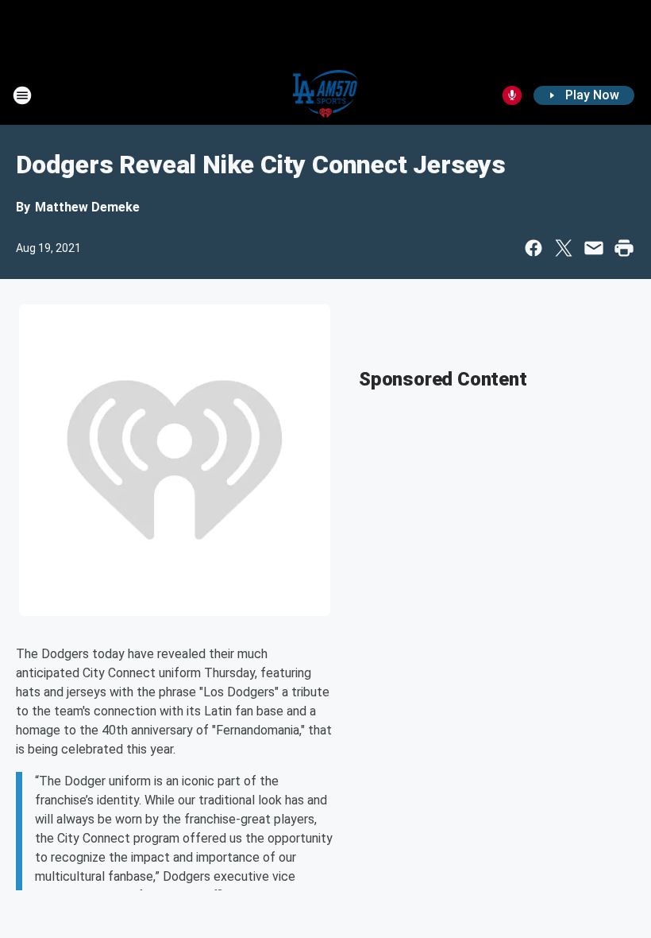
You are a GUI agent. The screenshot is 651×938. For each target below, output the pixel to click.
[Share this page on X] (564, 248)
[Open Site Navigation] (22, 95)
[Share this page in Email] (594, 248)
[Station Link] (325, 95)
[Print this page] (624, 248)
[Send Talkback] (512, 95)
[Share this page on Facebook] (533, 248)
